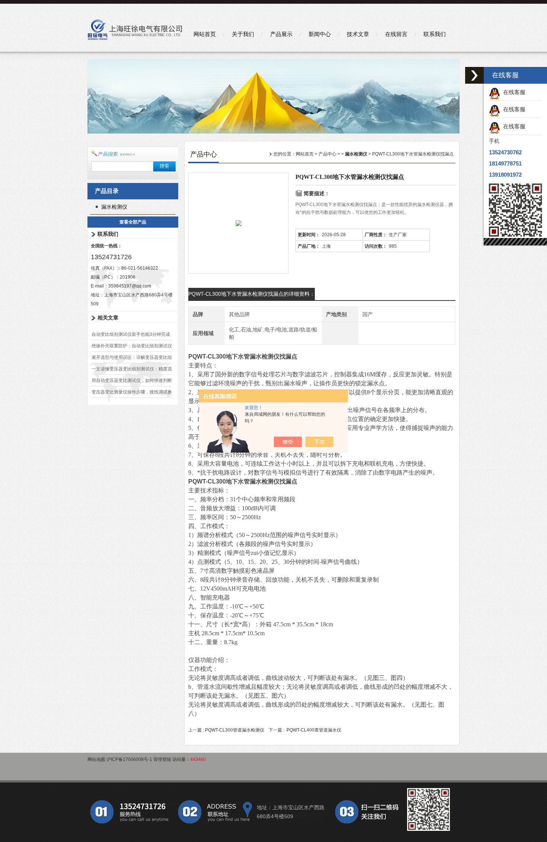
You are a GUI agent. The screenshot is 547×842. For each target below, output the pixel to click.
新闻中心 (319, 34)
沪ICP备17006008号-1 (129, 759)
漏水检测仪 (114, 207)
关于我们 (243, 34)
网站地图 (96, 759)
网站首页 (204, 34)
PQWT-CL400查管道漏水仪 (314, 730)
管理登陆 (162, 759)
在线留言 (396, 34)
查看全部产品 (132, 222)
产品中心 (327, 154)
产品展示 (281, 34)
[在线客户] (474, 75)
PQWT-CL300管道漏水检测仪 (234, 730)
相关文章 (107, 318)
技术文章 (358, 34)
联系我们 (434, 34)
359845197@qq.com (129, 286)
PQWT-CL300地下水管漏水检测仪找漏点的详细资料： (251, 294)
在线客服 (512, 92)
